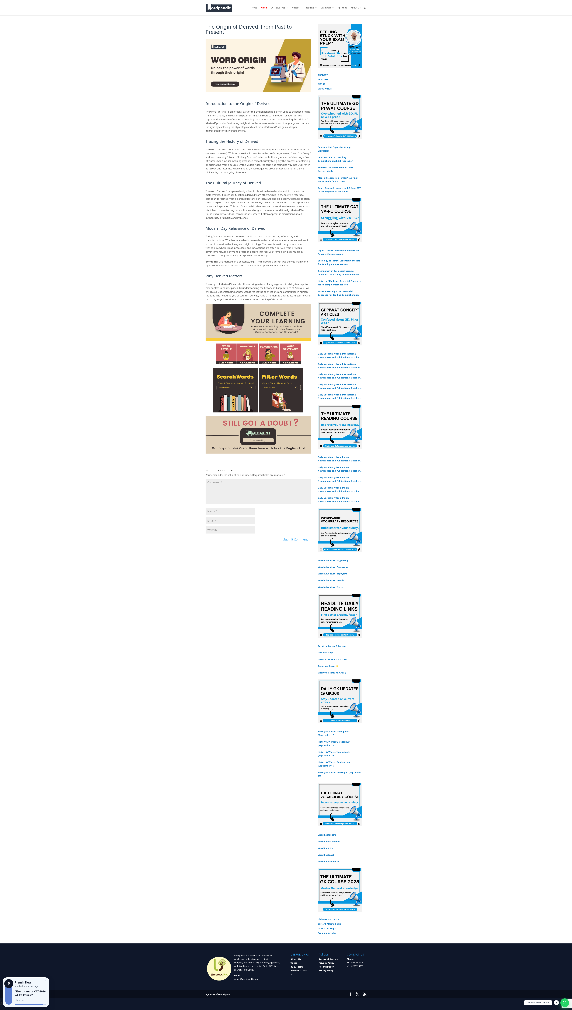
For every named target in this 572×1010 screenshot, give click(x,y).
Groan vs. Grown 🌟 (328, 666)
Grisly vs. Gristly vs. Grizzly (332, 672)
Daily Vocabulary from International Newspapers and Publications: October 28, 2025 (339, 376)
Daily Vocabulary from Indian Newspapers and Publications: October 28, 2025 (339, 479)
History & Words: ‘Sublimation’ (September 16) (334, 764)
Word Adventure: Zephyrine (332, 573)
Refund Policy (326, 966)
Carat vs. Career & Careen (332, 646)
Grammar (326, 8)
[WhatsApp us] (564, 1002)
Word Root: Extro (327, 834)
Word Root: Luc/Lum (329, 841)
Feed (264, 8)
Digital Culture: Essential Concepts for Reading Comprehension (338, 252)
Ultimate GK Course (328, 919)
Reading (310, 8)
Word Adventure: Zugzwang (333, 560)
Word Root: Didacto (328, 861)
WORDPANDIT (325, 88)
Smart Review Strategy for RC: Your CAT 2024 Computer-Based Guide (339, 190)
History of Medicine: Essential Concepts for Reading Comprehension (339, 283)
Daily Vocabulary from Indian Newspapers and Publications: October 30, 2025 (339, 469)
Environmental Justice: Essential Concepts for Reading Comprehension (338, 293)
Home (254, 8)
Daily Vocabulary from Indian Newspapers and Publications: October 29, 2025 (339, 499)
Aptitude (342, 8)
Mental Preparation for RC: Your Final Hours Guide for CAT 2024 (338, 179)
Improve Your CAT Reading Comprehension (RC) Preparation (335, 159)
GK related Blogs (327, 928)
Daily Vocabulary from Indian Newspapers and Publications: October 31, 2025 (339, 459)
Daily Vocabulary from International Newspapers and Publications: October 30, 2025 (339, 366)
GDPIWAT (323, 75)
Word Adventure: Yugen (330, 587)
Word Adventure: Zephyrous (333, 567)
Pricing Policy (326, 970)
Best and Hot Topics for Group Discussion (334, 149)
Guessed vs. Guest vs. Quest (333, 659)
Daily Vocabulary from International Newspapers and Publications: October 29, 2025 (339, 396)
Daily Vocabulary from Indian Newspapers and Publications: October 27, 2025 (339, 489)
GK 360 (321, 84)
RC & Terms (296, 966)
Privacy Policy (326, 962)
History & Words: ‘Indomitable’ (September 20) (334, 754)
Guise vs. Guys (325, 652)
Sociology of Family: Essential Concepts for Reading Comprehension (339, 262)
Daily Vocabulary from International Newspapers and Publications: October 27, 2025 (339, 386)
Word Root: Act (326, 855)
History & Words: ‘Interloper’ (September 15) (340, 774)
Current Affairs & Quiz (329, 923)
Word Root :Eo (325, 848)
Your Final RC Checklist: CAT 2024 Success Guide (335, 169)
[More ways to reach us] (556, 1002)
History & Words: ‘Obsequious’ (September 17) (334, 733)
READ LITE (323, 79)
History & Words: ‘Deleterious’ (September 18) (334, 743)
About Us (355, 8)
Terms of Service (328, 959)
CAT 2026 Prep (278, 8)
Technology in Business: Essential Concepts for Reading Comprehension (338, 273)
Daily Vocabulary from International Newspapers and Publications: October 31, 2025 (339, 355)
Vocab (295, 8)
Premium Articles (327, 933)
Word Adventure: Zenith (331, 580)
